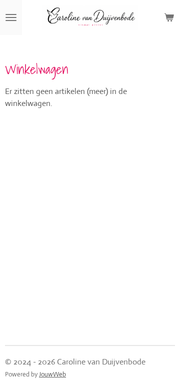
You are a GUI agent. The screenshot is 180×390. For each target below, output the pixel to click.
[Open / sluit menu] (11, 17)
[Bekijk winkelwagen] (169, 17)
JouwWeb (52, 374)
